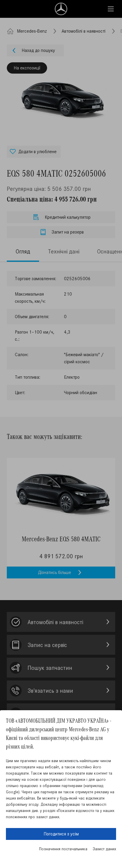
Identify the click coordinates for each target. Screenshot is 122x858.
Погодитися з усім (61, 834)
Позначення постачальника (63, 848)
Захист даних (104, 848)
